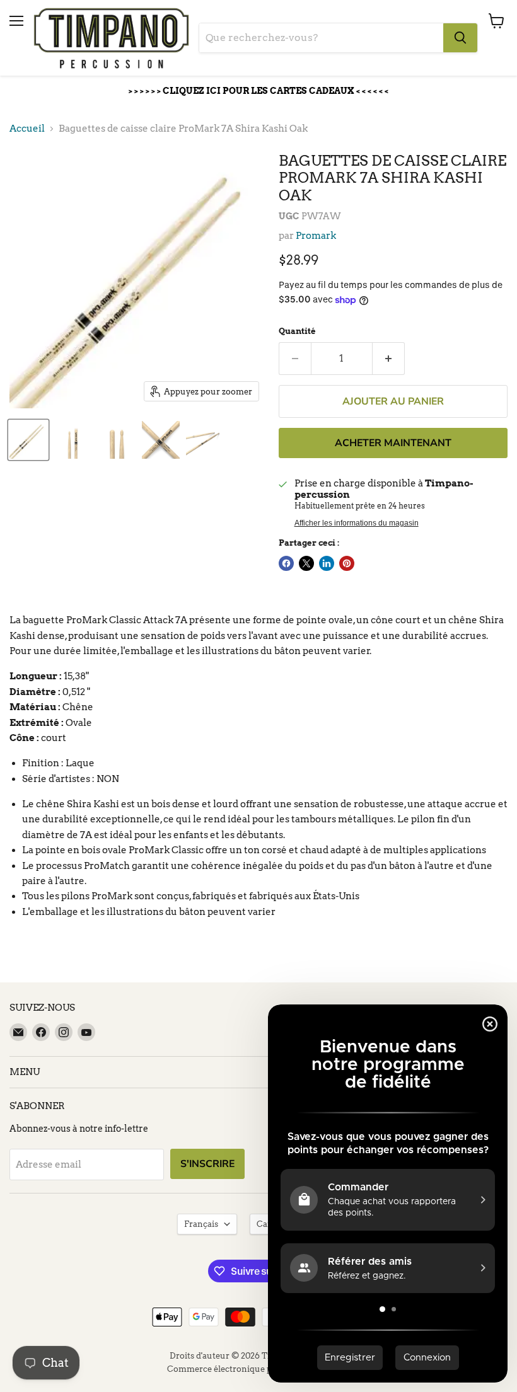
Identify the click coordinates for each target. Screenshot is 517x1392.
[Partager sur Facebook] (286, 563)
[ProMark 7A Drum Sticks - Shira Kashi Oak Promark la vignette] (28, 440)
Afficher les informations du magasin (356, 523)
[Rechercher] (460, 37)
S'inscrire (207, 1164)
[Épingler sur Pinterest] (346, 563)
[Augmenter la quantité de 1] (389, 358)
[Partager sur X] (306, 563)
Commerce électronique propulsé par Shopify (258, 1369)
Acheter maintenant (393, 443)
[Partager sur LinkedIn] (326, 563)
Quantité (297, 331)
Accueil (27, 129)
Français (201, 1224)
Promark (316, 235)
